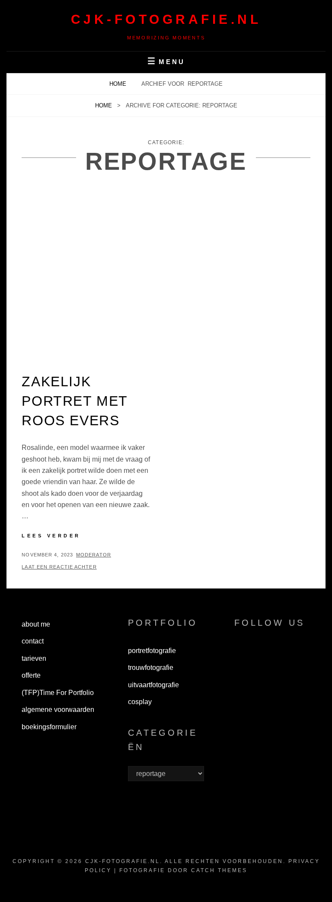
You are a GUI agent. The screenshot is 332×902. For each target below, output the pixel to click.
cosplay (140, 701)
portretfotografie (152, 650)
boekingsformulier (49, 727)
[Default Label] (285, 652)
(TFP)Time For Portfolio (58, 692)
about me (36, 624)
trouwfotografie (150, 667)
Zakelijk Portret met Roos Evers (75, 401)
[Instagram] (265, 652)
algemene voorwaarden (58, 709)
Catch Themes (219, 870)
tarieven (34, 658)
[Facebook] (244, 652)
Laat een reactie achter (59, 566)
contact (33, 641)
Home (118, 84)
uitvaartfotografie (153, 685)
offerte (31, 675)
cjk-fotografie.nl (166, 19)
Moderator (93, 554)
